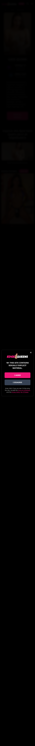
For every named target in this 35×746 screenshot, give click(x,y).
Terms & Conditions (24, 390)
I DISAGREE (17, 382)
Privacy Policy (16, 392)
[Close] (31, 352)
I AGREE (17, 375)
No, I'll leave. (25, 392)
